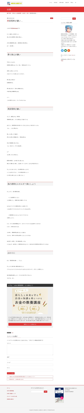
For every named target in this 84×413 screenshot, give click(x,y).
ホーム (8, 388)
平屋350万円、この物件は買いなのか (16, 379)
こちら (72, 55)
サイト (8, 367)
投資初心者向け (10, 399)
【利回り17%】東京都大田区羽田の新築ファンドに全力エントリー (22, 376)
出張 (51, 18)
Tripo (62, 60)
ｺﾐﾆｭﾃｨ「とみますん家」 (12, 396)
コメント (9, 343)
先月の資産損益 (10, 390)
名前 (8, 357)
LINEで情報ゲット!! (11, 393)
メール (9, 362)
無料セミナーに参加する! (30, 324)
